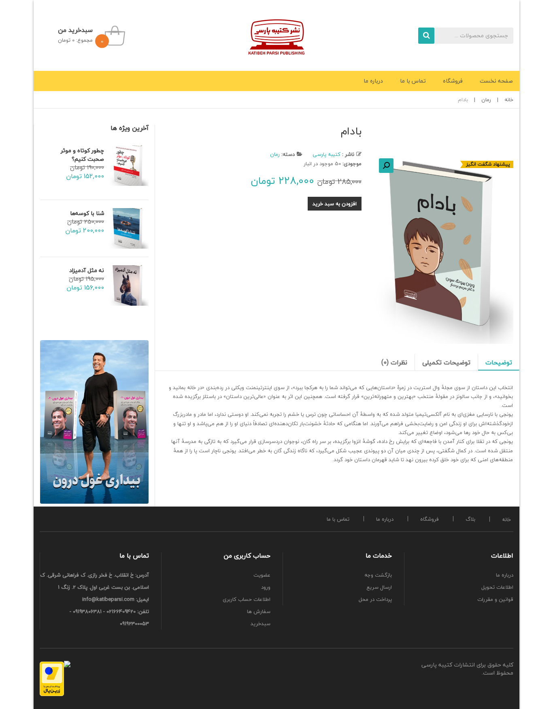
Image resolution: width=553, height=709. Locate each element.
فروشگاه (429, 519)
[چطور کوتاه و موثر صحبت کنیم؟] (128, 165)
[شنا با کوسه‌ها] (128, 228)
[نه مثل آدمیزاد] (128, 285)
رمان (486, 99)
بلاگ (470, 519)
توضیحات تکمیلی (446, 362)
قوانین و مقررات (495, 599)
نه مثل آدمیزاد (86, 270)
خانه (508, 99)
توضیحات (498, 362)
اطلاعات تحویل (497, 587)
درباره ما (384, 519)
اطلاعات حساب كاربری (246, 599)
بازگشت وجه (378, 575)
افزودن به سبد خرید (335, 203)
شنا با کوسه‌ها (87, 213)
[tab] (498, 362)
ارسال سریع (379, 587)
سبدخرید (260, 623)
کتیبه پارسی (326, 154)
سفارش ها (258, 611)
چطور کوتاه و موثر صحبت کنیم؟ (82, 154)
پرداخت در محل (375, 599)
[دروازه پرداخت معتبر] (52, 679)
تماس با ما (338, 519)
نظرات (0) (394, 362)
